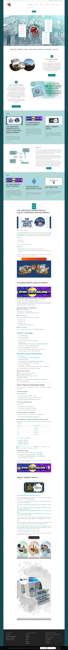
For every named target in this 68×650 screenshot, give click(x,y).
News (26, 126)
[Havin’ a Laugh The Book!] (16, 82)
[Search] (61, 5)
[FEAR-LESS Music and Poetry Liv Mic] (34, 181)
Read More (22, 35)
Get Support (8, 634)
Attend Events (28, 643)
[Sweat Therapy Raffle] (54, 120)
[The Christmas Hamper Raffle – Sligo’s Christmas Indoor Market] (14, 120)
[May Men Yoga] (54, 181)
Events (27, 190)
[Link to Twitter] (9, 1)
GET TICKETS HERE (34, 537)
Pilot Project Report (52, 59)
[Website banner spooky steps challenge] (34, 292)
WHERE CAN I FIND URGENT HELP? (53, 0)
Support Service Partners (10, 639)
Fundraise (27, 639)
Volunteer (27, 641)
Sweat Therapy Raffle (52, 128)
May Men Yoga (52, 187)
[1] (34, 222)
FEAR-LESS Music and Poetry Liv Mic (34, 188)
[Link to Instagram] (8, 1)
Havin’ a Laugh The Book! (16, 85)
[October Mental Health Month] (34, 118)
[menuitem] (30, 5)
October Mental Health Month (33, 124)
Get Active (27, 634)
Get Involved (28, 636)
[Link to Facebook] (6, 1)
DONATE (61, 0)
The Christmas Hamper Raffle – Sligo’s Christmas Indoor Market (13, 130)
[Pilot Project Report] (51, 56)
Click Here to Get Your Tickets (34, 259)
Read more (8, 141)
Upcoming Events (30, 126)
